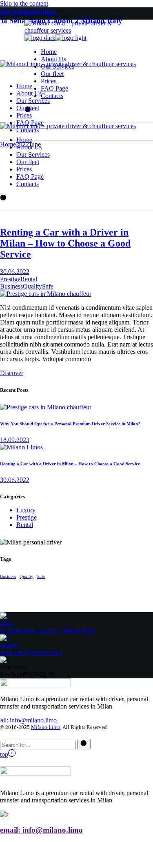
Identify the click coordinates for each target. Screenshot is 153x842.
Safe (47, 286)
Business (11, 286)
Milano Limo (45, 727)
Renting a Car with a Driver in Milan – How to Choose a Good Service (65, 243)
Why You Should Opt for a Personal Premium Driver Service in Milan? (70, 423)
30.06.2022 (14, 271)
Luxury (25, 510)
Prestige (10, 278)
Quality (32, 286)
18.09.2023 (14, 439)
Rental (28, 278)
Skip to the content (24, 3)
